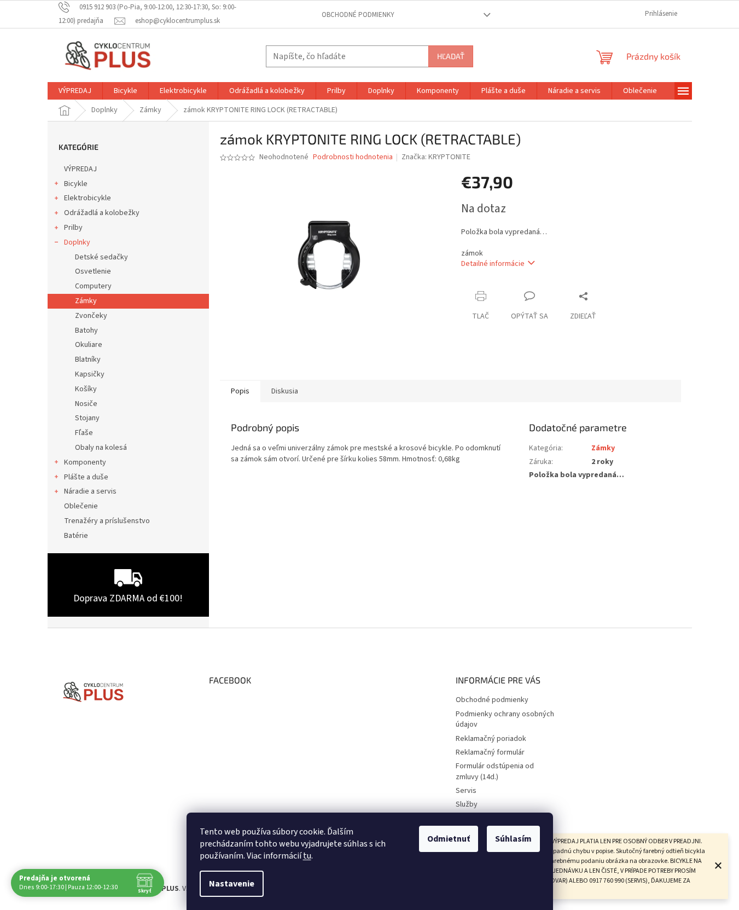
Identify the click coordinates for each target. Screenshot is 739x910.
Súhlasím (513, 839)
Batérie (76, 535)
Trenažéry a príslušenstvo (107, 520)
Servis (466, 790)
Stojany (87, 418)
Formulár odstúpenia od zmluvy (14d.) (495, 771)
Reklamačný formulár (490, 752)
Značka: (435, 157)
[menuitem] (75, 91)
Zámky (86, 300)
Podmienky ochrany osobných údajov (505, 719)
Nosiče (86, 403)
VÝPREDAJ (80, 169)
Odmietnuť (448, 839)
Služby (467, 804)
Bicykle (76, 183)
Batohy (86, 330)
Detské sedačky (101, 257)
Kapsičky (89, 374)
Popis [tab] (240, 391)
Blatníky (88, 359)
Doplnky (77, 242)
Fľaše (84, 432)
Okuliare (88, 344)
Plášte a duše (86, 477)
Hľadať (450, 56)
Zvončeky (91, 315)
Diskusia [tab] (284, 391)
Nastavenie (231, 884)
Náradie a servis (90, 491)
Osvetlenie (93, 271)
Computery (93, 286)
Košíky (86, 389)
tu (307, 856)
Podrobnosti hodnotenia (353, 157)
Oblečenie (81, 506)
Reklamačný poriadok (491, 738)
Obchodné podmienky (358, 15)
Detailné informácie (493, 263)
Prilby (73, 227)
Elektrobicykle (87, 198)
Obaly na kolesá (101, 447)
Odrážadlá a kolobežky (101, 212)
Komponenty (85, 462)
